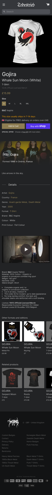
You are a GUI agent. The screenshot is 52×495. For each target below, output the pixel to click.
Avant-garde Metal (18, 202)
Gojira (11, 193)
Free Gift (25, 132)
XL (21, 104)
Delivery (5, 445)
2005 (10, 206)
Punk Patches (32, 445)
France (29, 161)
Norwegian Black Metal (36, 435)
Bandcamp (6, 451)
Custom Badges (8, 435)
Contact (5, 438)
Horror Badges (33, 441)
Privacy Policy (8, 441)
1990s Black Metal (9, 459)
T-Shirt (13, 211)
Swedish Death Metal (35, 438)
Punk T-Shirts (32, 463)
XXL (27, 104)
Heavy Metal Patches (10, 456)
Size (4, 98)
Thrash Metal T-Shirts (35, 466)
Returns (5, 448)
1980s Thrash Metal (10, 463)
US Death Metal (8, 466)
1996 (12, 161)
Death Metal (34, 202)
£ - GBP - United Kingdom (33, 422)
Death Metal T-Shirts (35, 459)
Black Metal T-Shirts (35, 456)
